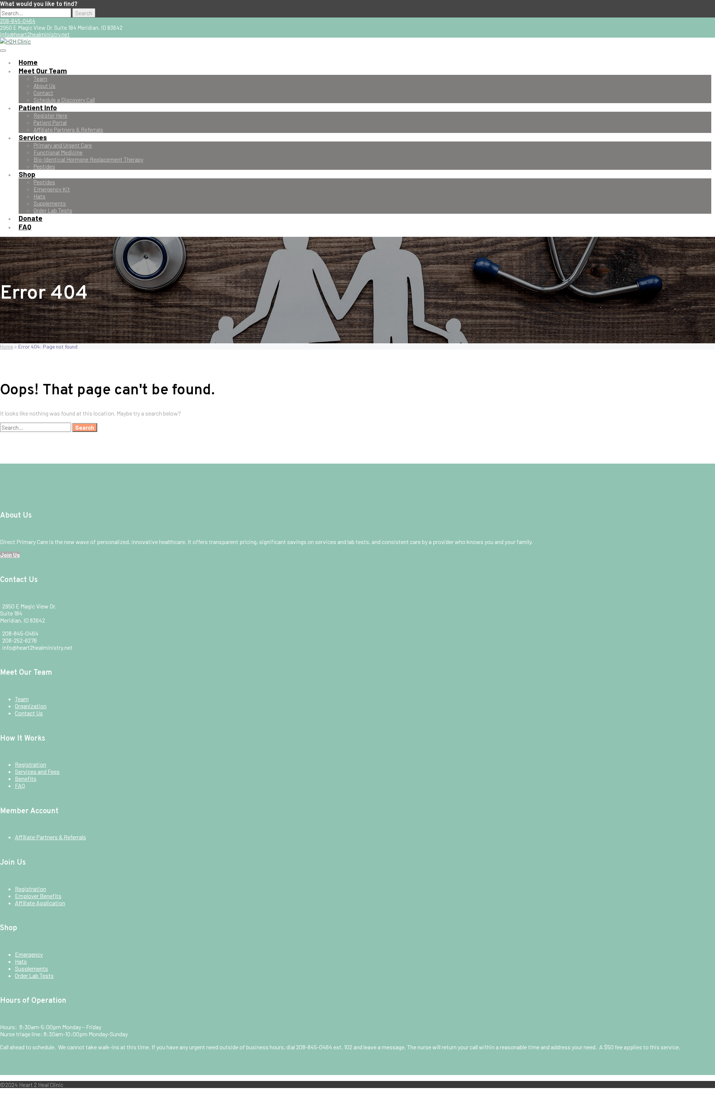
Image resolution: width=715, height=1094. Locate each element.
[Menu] (3, 51)
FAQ (25, 226)
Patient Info (38, 107)
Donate (30, 218)
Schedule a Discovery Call (64, 99)
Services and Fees (37, 771)
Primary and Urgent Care (63, 145)
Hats (39, 196)
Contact (43, 92)
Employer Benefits (38, 895)
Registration (30, 764)
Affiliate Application (40, 902)
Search (83, 12)
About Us (44, 85)
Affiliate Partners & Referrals (68, 129)
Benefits (25, 778)
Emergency (29, 954)
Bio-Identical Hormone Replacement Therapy (88, 159)
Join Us (10, 554)
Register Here (50, 115)
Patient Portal (50, 122)
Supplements (50, 203)
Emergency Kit (52, 189)
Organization (31, 705)
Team (40, 78)
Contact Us (29, 712)
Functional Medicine (58, 152)
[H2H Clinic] (15, 41)
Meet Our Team (43, 70)
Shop (27, 174)
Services (33, 137)
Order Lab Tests (53, 210)
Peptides (44, 166)
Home (28, 62)
